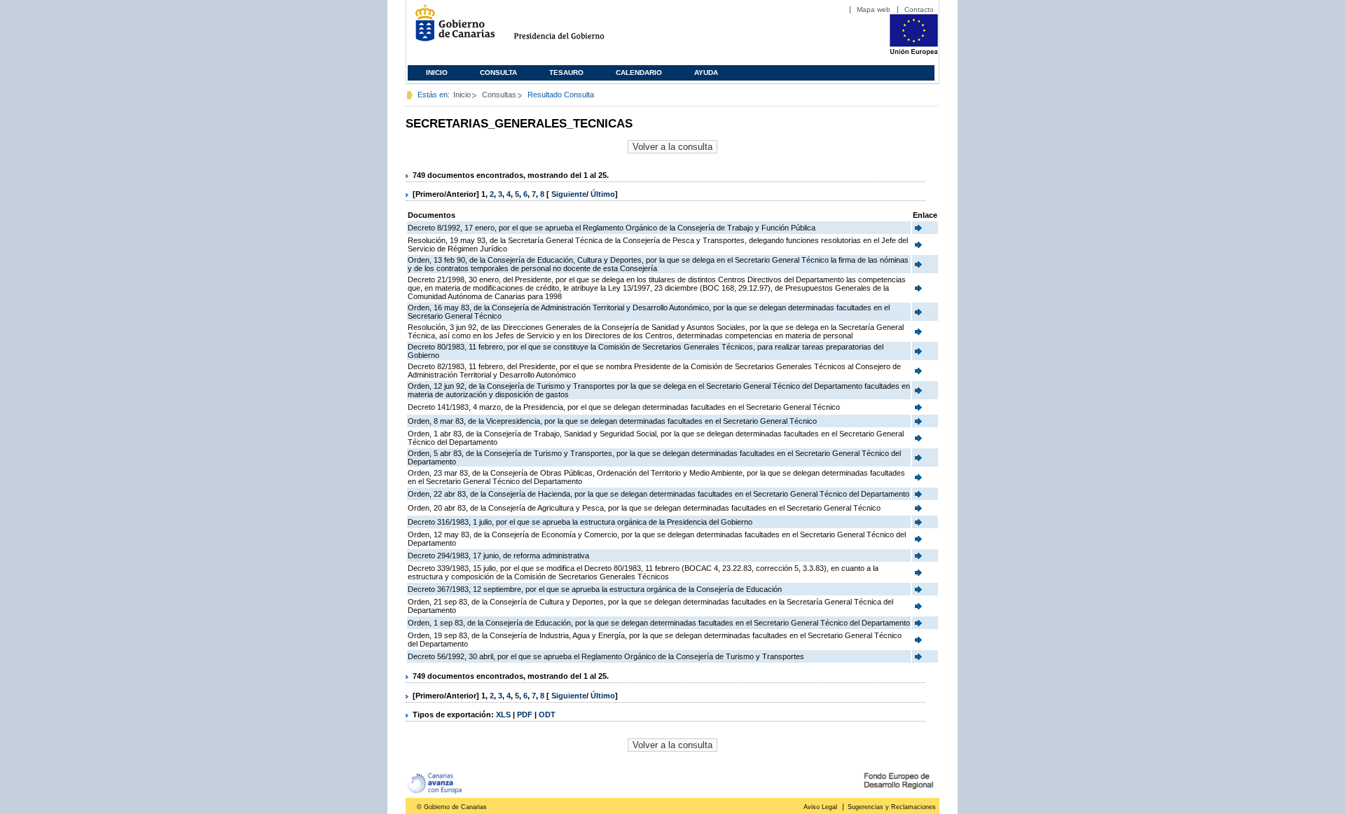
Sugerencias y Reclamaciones (892, 806)
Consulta (498, 72)
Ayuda (706, 72)
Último (603, 194)
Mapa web (873, 9)
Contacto (919, 9)
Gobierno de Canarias (450, 28)
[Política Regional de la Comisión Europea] (914, 52)
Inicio (437, 72)
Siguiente (568, 194)
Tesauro (566, 72)
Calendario (639, 72)
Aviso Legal (820, 806)
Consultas (499, 94)
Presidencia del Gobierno (572, 28)
